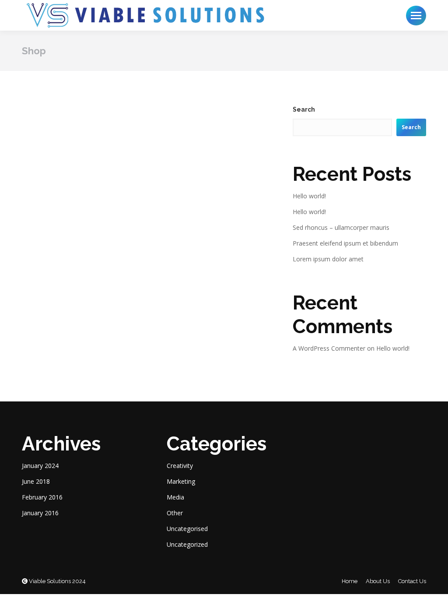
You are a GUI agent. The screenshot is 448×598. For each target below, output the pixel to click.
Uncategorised (187, 528)
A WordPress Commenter (329, 348)
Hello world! (309, 196)
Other (175, 513)
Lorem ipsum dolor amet (328, 259)
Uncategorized (187, 544)
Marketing (181, 481)
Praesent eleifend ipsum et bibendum (345, 243)
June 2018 (36, 481)
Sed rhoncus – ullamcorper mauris (341, 227)
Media (175, 497)
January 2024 (40, 465)
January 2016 (40, 513)
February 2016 (42, 497)
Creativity (180, 465)
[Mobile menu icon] (416, 15)
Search (304, 109)
